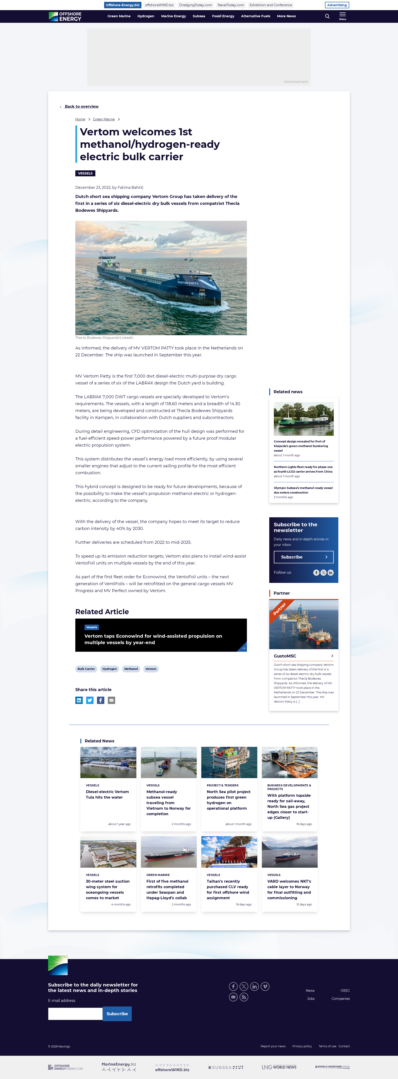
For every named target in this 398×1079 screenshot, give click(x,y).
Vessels (85, 173)
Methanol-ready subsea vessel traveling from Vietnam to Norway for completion (168, 803)
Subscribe (291, 557)
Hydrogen (146, 16)
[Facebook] (316, 573)
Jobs (311, 999)
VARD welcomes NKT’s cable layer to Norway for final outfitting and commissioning (289, 889)
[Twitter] (323, 573)
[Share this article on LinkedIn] (79, 700)
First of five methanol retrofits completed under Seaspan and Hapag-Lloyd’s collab (167, 889)
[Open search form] (327, 16)
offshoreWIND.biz (159, 5)
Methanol (131, 669)
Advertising (337, 5)
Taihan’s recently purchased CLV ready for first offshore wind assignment (228, 889)
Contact (344, 1046)
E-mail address (61, 1000)
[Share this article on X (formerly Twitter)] (90, 700)
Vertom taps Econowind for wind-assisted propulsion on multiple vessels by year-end (153, 639)
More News (286, 16)
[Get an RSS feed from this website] (244, 997)
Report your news (273, 1046)
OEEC (345, 991)
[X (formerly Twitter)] (244, 986)
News (310, 991)
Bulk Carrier (86, 669)
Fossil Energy (223, 16)
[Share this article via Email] (111, 700)
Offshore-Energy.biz (123, 5)
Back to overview (81, 106)
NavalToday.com (231, 5)
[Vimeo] (265, 986)
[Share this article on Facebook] (100, 700)
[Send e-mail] (233, 997)
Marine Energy (173, 16)
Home (80, 119)
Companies (341, 999)
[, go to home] (65, 16)
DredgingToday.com (195, 5)
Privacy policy (302, 1046)
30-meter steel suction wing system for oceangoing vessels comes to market (108, 889)
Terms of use (327, 1046)
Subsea (199, 16)
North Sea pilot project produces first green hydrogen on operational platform (229, 800)
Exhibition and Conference (271, 5)
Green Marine (119, 16)
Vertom (150, 669)
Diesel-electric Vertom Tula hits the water (107, 795)
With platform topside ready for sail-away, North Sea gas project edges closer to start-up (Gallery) (289, 806)
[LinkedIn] (331, 573)
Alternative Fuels (255, 16)
